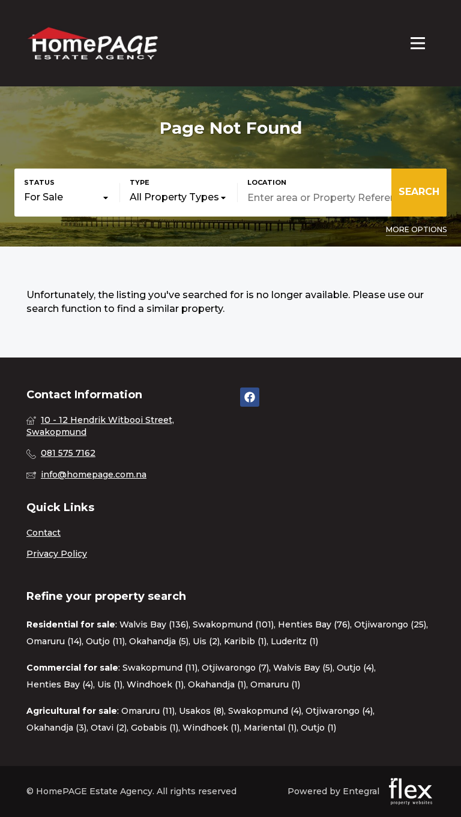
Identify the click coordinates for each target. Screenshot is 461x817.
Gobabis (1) (154, 727)
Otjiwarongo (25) (390, 624)
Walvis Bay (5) (303, 667)
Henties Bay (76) (314, 624)
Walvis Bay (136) (153, 624)
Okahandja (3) (56, 727)
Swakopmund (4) (264, 710)
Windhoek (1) (155, 684)
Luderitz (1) (294, 641)
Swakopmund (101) (233, 624)
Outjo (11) (105, 641)
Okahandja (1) (217, 684)
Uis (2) (206, 641)
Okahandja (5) (158, 641)
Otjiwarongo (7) (235, 667)
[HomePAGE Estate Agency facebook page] (249, 397)
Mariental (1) (270, 727)
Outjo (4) (355, 667)
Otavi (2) (109, 727)
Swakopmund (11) (159, 667)
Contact (43, 532)
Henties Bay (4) (59, 684)
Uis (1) (109, 684)
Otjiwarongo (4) (339, 710)
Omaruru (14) (54, 641)
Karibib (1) (245, 641)
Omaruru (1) (275, 684)
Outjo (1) (318, 727)
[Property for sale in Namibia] (92, 43)
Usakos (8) (201, 710)
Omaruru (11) (148, 710)
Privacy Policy (56, 553)
